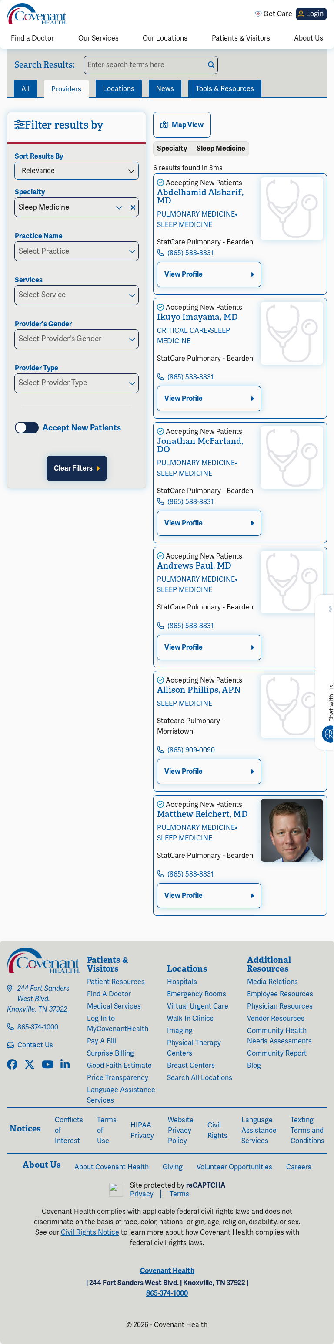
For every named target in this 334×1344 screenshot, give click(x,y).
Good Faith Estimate (119, 1065)
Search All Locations (199, 1077)
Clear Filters (73, 468)
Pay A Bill (101, 1041)
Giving (173, 1167)
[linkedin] (65, 1065)
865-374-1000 (37, 1027)
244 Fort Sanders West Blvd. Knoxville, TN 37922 (38, 999)
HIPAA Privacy (142, 1130)
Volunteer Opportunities (234, 1167)
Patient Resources (116, 982)
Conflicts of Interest (69, 1130)
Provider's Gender (43, 324)
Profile (183, 274)
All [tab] (25, 89)
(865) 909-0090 (191, 750)
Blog (254, 1065)
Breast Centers (191, 1065)
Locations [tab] (118, 89)
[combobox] (62, 207)
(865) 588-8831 (190, 253)
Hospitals (182, 982)
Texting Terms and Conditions (307, 1130)
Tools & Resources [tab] (225, 89)
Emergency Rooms (196, 994)
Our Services (98, 38)
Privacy (142, 1194)
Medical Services (114, 1006)
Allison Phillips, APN (199, 689)
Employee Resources (280, 994)
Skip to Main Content (7, 7)
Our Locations (165, 38)
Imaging (180, 1030)
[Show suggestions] (119, 207)
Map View (188, 125)
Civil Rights (217, 1130)
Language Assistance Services (121, 1095)
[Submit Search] (211, 65)
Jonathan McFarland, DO (200, 445)
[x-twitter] (29, 1065)
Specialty (30, 192)
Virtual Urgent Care (197, 1006)
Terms (179, 1194)
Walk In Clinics (190, 1018)
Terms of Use (107, 1130)
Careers (298, 1167)
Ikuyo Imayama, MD (197, 316)
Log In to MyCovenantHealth (117, 1023)
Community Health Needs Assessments (279, 1036)
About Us (308, 38)
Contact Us (35, 1045)
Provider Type (36, 368)
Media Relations (272, 982)
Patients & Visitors (241, 38)
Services (29, 280)
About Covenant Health (111, 1167)
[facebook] (12, 1065)
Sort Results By (39, 156)
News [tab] (165, 89)
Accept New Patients (82, 428)
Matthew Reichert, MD (202, 814)
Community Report (277, 1053)
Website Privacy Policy (181, 1130)
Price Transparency (117, 1077)
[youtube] (47, 1065)
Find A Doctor (109, 994)
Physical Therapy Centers (194, 1048)
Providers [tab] (66, 89)
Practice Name (39, 236)
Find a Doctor (32, 38)
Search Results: (44, 64)
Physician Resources (280, 1006)
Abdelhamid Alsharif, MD (200, 196)
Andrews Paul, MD (194, 565)
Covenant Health (167, 1270)
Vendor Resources (275, 1018)
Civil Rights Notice (90, 1232)
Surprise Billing (110, 1053)
